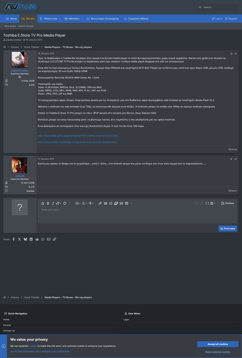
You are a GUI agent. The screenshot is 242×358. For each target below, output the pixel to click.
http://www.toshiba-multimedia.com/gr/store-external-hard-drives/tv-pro (77, 142)
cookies (33, 345)
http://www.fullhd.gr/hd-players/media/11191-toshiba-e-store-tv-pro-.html (78, 135)
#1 (236, 53)
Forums (7, 325)
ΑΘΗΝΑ (30, 191)
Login (126, 319)
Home (6, 319)
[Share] (231, 53)
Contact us (9, 330)
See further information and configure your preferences (40, 351)
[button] (59, 18)
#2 (235, 159)
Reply (234, 149)
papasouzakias (13, 39)
